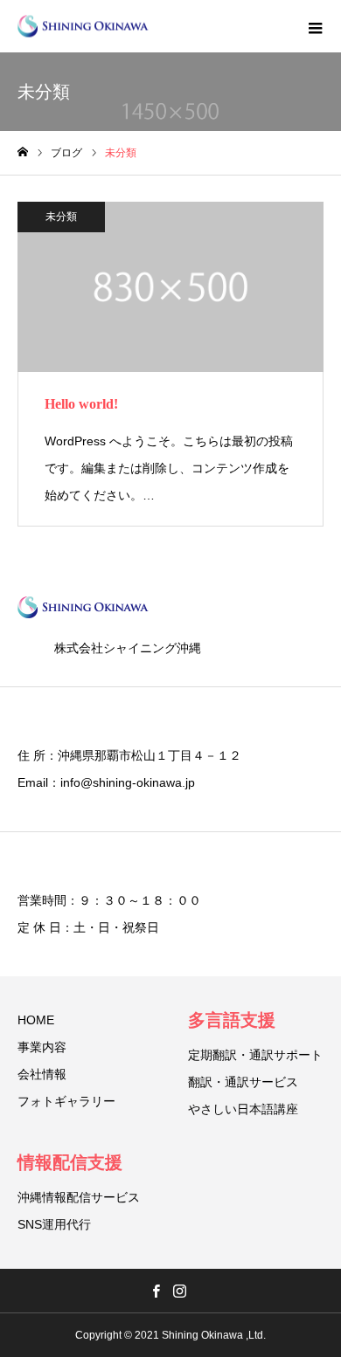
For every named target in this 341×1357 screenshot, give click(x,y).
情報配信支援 (69, 1162)
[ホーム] (22, 152)
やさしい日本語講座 (243, 1109)
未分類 (61, 216)
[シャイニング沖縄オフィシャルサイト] (83, 27)
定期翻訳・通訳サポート (255, 1055)
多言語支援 (231, 1020)
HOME (35, 1020)
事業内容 (41, 1047)
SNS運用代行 (54, 1224)
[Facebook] (155, 1290)
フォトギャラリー (66, 1101)
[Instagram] (179, 1290)
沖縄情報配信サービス (78, 1197)
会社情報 (41, 1074)
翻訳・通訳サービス (243, 1082)
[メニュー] (314, 26)
